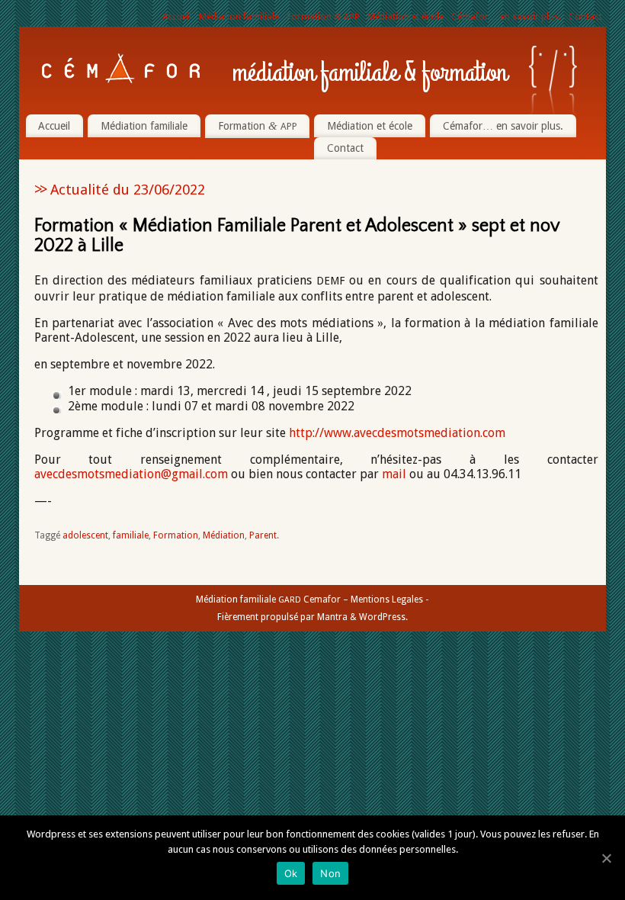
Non (330, 873)
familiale (131, 535)
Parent (263, 535)
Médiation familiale (239, 16)
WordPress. (383, 617)
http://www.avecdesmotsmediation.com (397, 433)
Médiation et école (405, 16)
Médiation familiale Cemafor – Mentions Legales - (312, 599)
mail (394, 474)
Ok (291, 873)
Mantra (332, 617)
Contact (585, 16)
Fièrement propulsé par (267, 617)
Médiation (224, 535)
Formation (323, 16)
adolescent (85, 535)
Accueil (176, 16)
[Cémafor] (121, 68)
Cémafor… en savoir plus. (506, 16)
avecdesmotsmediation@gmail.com (131, 474)
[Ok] (606, 858)
